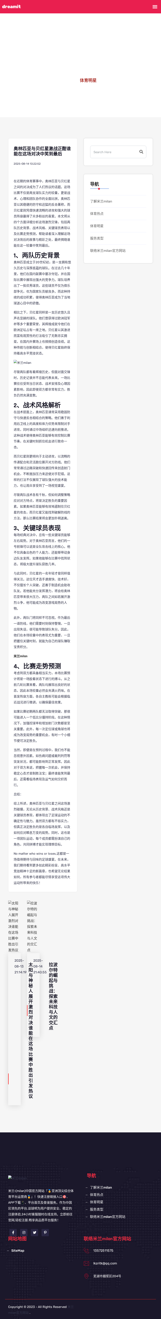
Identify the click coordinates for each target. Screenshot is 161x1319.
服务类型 (97, 238)
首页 (68, 80)
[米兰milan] (17, 1178)
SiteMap (17, 1251)
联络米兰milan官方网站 (108, 251)
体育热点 (97, 214)
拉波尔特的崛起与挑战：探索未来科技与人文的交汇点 (53, 996)
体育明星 (97, 226)
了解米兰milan (101, 201)
